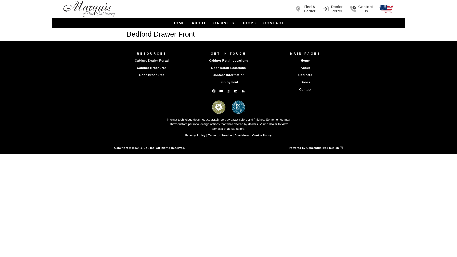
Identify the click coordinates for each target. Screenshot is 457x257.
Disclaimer (242, 135)
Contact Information (229, 75)
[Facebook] (214, 91)
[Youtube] (221, 91)
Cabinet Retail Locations (228, 60)
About (199, 23)
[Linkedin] (236, 91)
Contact (273, 23)
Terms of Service (220, 135)
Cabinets (223, 23)
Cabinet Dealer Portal (152, 60)
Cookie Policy (262, 135)
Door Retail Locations (228, 68)
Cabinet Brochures (152, 68)
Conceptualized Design (323, 147)
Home (179, 23)
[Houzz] (243, 91)
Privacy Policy (195, 135)
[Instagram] (228, 91)
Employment (228, 82)
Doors (249, 23)
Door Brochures (151, 75)
